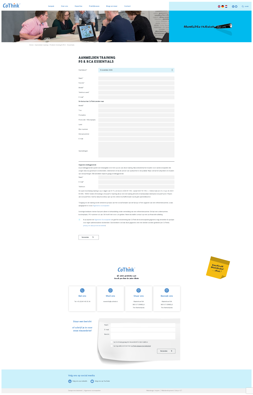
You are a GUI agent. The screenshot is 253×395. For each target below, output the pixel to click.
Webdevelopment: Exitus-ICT (171, 390)
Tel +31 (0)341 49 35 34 (82, 301)
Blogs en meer (111, 6)
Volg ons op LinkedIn (80, 381)
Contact (127, 6)
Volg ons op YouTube (102, 381)
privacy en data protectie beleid (94, 225)
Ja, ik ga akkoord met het (132, 346)
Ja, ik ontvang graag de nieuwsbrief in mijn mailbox (131, 342)
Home (31, 45)
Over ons (64, 6)
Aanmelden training (41, 45)
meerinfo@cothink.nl (110, 301)
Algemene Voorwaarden (102, 220)
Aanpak (51, 6)
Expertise (78, 6)
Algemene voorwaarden (101, 206)
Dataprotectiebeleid (75, 390)
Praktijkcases (94, 6)
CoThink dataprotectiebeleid (141, 346)
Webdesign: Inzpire (153, 390)
